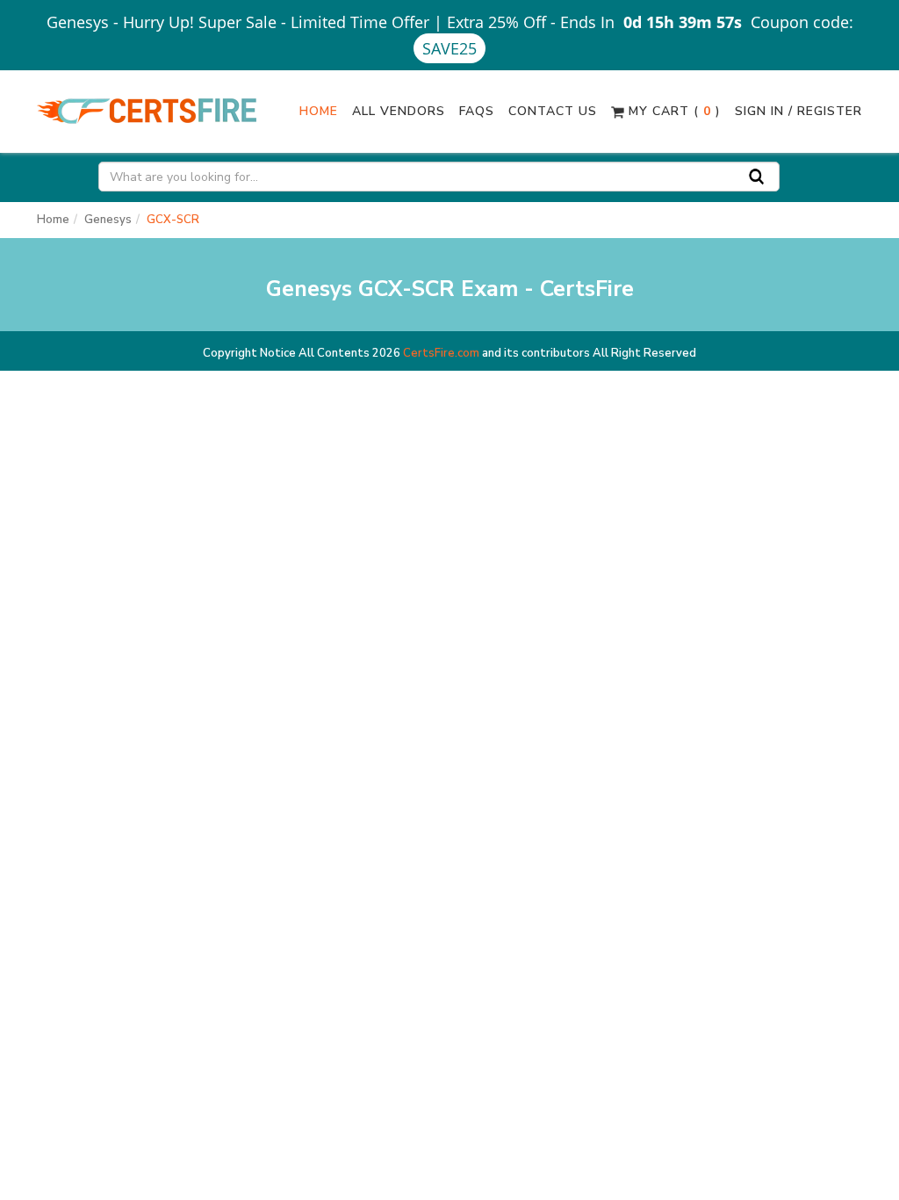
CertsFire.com (441, 353)
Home (318, 111)
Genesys (108, 220)
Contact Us (552, 111)
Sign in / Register (798, 111)
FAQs (476, 111)
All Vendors (398, 111)
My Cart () (672, 111)
